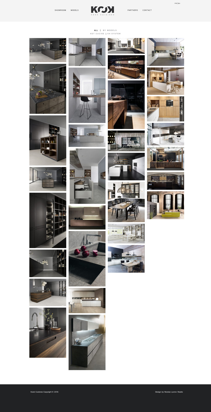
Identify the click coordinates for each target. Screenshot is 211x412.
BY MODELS (110, 30)
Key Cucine (97, 33)
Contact (147, 10)
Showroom (60, 10)
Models (75, 10)
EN (179, 3)
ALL (96, 30)
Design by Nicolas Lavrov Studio (169, 392)
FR (176, 3)
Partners (133, 10)
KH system (114, 33)
